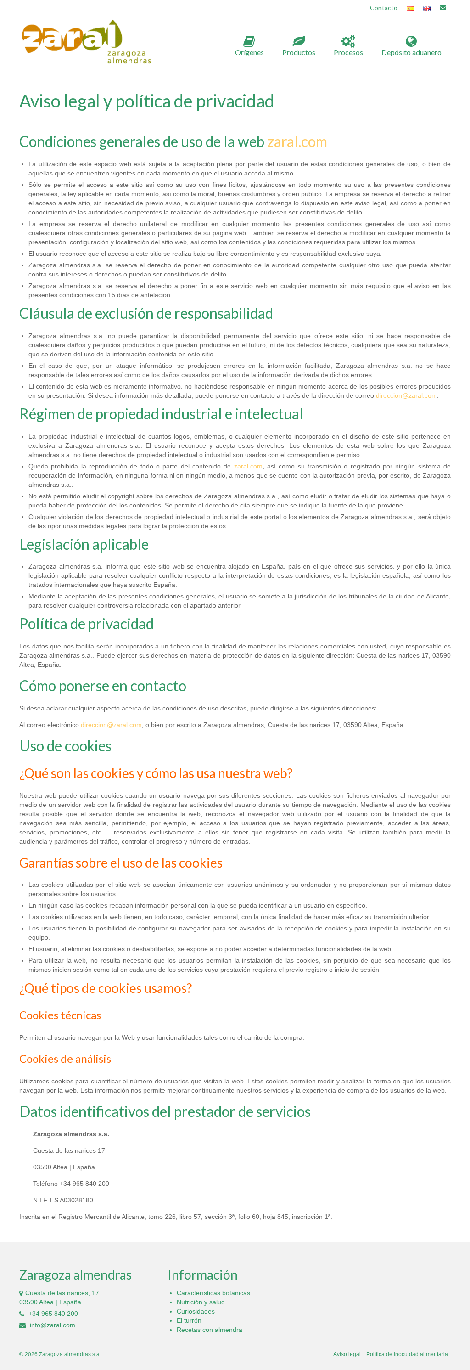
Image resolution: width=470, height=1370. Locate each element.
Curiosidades (196, 1311)
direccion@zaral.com (406, 395)
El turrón (189, 1320)
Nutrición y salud (201, 1302)
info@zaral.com (51, 1325)
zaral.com (297, 141)
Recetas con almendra (209, 1329)
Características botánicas (213, 1293)
